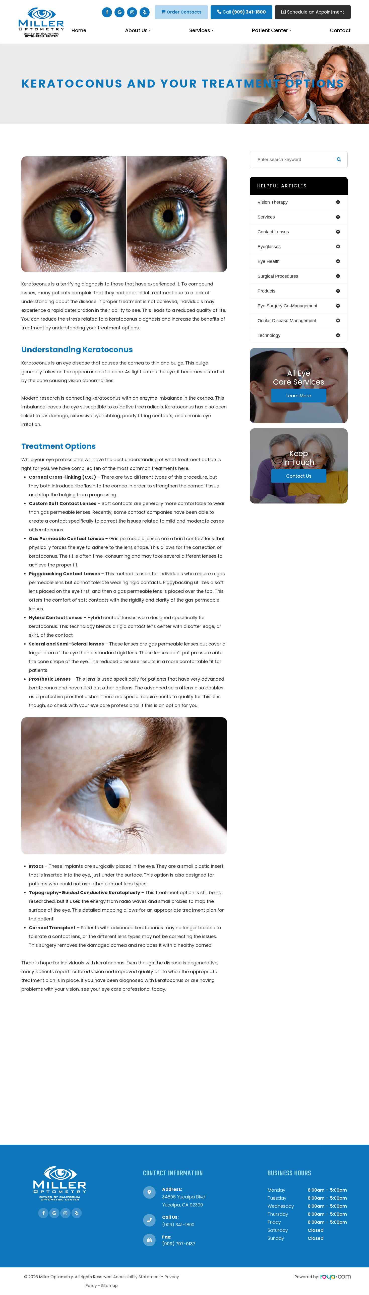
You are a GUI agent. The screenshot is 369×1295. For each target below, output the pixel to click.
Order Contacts (184, 12)
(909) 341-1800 (178, 1224)
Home (79, 30)
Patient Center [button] (270, 30)
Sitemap (109, 1285)
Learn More (298, 395)
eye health (269, 261)
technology (269, 335)
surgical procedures (278, 276)
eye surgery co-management (287, 305)
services (266, 217)
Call (244, 12)
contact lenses (273, 231)
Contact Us (299, 476)
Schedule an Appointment (315, 12)
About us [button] (136, 30)
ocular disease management (287, 320)
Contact (340, 30)
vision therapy (273, 202)
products (266, 291)
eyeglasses (269, 246)
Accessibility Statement (136, 1277)
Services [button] (199, 30)
